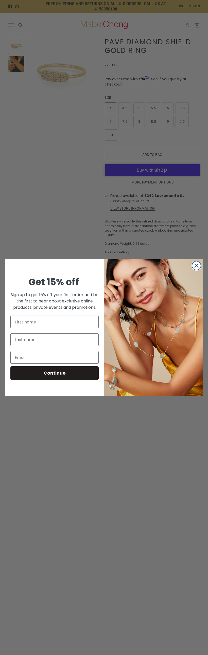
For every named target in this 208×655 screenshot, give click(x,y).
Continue (55, 373)
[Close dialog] (196, 265)
